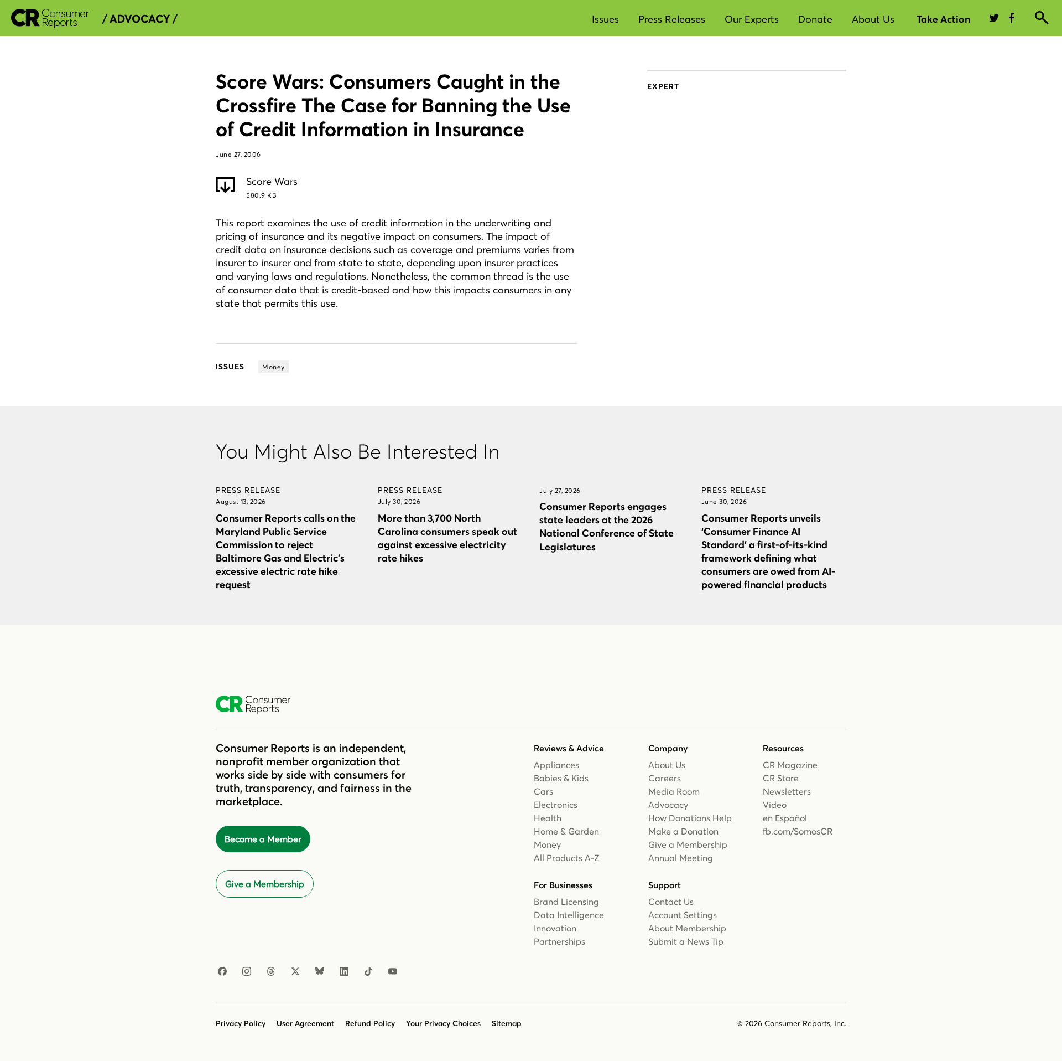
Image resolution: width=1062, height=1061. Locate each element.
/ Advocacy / (139, 18)
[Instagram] (246, 971)
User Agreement (305, 1023)
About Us (873, 19)
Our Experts (752, 19)
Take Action (943, 19)
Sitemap (507, 1023)
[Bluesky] (319, 971)
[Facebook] (222, 971)
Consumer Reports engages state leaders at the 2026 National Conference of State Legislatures (606, 526)
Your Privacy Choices (443, 1023)
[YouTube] (392, 971)
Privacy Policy (241, 1023)
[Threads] (271, 971)
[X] (295, 971)
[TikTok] (368, 971)
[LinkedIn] (344, 971)
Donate (815, 19)
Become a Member (263, 838)
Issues (605, 19)
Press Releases (671, 19)
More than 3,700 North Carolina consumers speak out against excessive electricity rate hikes (447, 538)
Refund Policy (370, 1023)
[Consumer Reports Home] (258, 705)
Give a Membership (264, 883)
